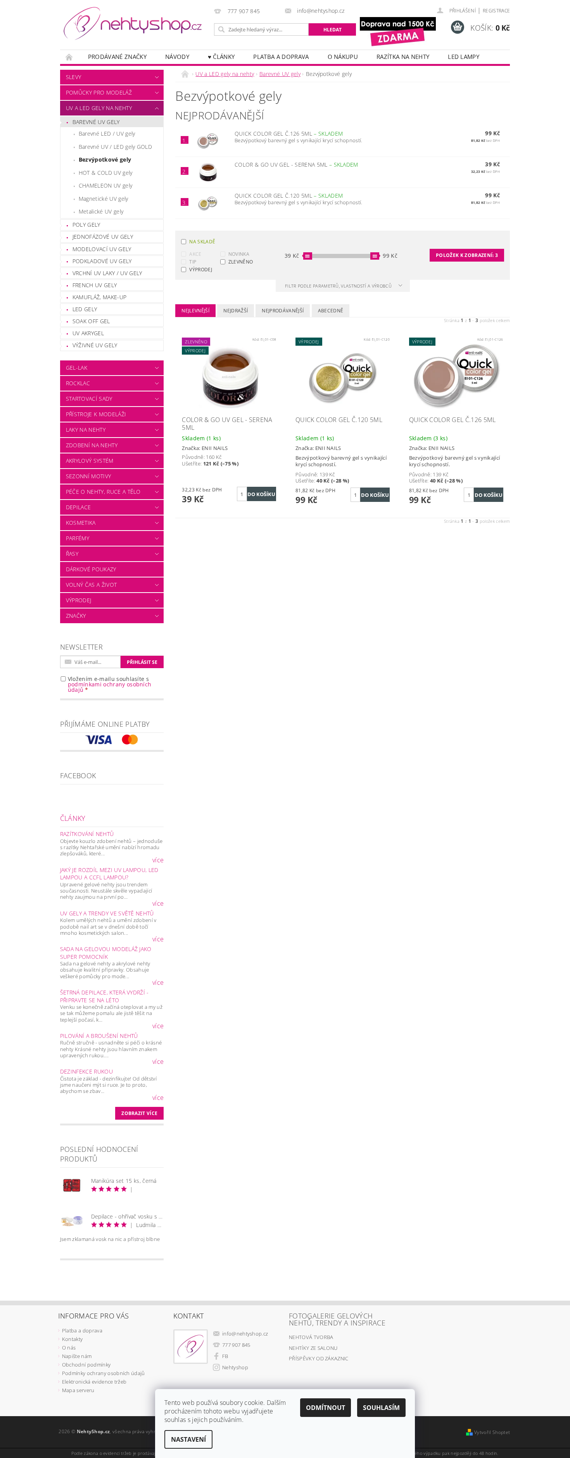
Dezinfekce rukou (86, 1071)
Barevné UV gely (96, 122)
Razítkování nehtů (87, 834)
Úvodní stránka (69, 57)
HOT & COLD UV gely (106, 172)
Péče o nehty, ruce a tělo (103, 491)
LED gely (85, 309)
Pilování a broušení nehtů (99, 1035)
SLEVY (73, 77)
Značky (76, 615)
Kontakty (72, 1339)
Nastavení (188, 1439)
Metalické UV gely (101, 211)
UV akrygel (88, 333)
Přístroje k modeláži (96, 414)
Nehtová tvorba (311, 1337)
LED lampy (463, 56)
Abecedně (331, 310)
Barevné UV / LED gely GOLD (115, 146)
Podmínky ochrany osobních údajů (103, 1373)
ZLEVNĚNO (240, 262)
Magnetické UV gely (103, 198)
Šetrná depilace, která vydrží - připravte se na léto (104, 996)
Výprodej (79, 600)
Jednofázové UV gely (103, 236)
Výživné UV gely (95, 345)
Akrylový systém (90, 460)
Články (73, 818)
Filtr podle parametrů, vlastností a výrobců (339, 286)
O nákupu (343, 56)
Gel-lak (76, 367)
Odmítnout (325, 1407)
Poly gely (86, 224)
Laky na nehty (85, 429)
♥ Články (221, 56)
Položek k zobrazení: (467, 255)
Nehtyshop (235, 1367)
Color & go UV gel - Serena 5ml (296, 164)
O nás (69, 1347)
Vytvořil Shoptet (492, 1432)
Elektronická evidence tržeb (94, 1381)
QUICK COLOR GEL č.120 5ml (289, 195)
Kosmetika (81, 522)
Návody (177, 56)
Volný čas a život (91, 584)
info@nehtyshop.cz (245, 1333)
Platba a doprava (281, 56)
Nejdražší (235, 310)
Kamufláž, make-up (99, 297)
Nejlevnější (195, 310)
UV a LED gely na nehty (99, 108)
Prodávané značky (117, 56)
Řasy (72, 553)
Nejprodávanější (283, 310)
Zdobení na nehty (91, 445)
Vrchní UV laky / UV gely (107, 273)
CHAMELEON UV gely (105, 185)
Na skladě (202, 241)
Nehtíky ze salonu (313, 1347)
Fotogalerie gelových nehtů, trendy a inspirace (337, 1319)
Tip (192, 262)
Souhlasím (381, 1407)
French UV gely (95, 285)
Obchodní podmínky (86, 1364)
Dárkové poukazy (91, 569)
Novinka (238, 254)
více (158, 860)
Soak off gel (91, 321)
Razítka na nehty (403, 56)
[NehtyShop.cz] (132, 24)
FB (225, 1356)
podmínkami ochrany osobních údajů (110, 687)
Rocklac (78, 383)
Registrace (496, 10)
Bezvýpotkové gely (105, 159)
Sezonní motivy (88, 476)
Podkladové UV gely (102, 261)
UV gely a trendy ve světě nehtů (107, 913)
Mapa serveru (78, 1390)
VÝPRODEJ (200, 269)
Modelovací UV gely (102, 249)
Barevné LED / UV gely (107, 133)
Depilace (78, 507)
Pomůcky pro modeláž (99, 92)
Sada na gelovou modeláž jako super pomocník (106, 952)
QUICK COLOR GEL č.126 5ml (289, 133)
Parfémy (77, 538)
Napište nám (77, 1356)
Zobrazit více (139, 1113)
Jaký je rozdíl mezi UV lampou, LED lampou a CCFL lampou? (109, 873)
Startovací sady (89, 398)
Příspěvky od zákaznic (319, 1358)
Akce (195, 254)
